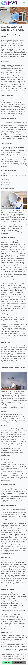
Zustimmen (7, 662)
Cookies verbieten (19, 662)
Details (19, 660)
